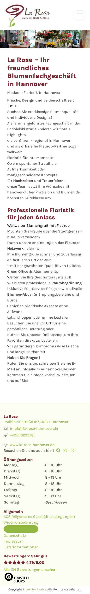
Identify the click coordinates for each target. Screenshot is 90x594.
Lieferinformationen (21, 547)
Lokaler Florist (36, 589)
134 (30, 569)
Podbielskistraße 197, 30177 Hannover (36, 421)
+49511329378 (22, 435)
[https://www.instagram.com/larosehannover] (66, 450)
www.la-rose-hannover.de (32, 444)
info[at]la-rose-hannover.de (34, 428)
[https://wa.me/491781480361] (73, 450)
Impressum (14, 541)
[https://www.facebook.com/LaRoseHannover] (59, 450)
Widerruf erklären (21, 528)
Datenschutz (15, 535)
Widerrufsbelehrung (21, 522)
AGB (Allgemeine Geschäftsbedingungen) (39, 516)
